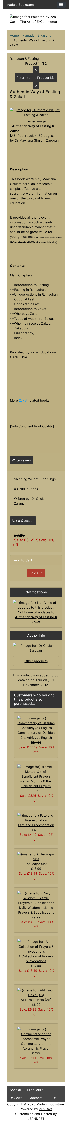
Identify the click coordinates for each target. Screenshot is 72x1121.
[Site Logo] (36, 19)
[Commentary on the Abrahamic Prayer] (36, 1034)
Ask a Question (23, 521)
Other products (36, 661)
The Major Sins (36, 864)
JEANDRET (36, 1119)
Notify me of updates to (36, 617)
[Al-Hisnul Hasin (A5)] (36, 992)
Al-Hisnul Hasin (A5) (36, 1000)
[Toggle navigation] (61, 5)
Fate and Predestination (36, 825)
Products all (36, 1090)
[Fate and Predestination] (36, 817)
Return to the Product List (36, 78)
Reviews (16, 1098)
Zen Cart (45, 1109)
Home (14, 35)
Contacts (35, 1098)
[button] (36, 1104)
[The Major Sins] (36, 856)
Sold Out (36, 573)
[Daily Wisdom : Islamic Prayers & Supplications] (36, 898)
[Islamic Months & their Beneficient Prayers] (36, 771)
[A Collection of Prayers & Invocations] (36, 946)
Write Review (21, 460)
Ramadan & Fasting (36, 35)
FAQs (52, 1098)
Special (15, 1090)
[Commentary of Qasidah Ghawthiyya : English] (36, 723)
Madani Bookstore (50, 1104)
